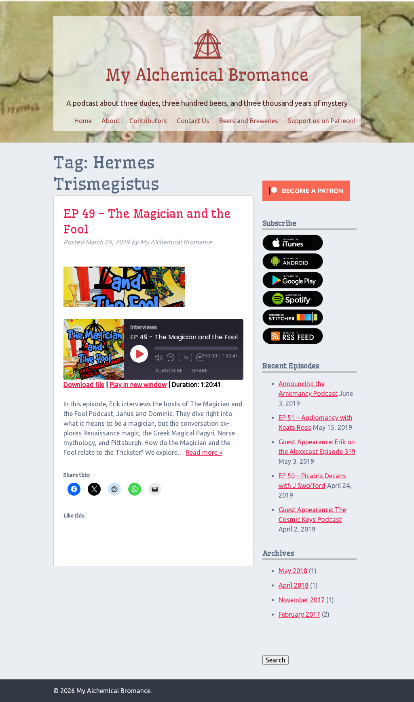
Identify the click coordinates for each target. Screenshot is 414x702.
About (110, 120)
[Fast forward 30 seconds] (200, 357)
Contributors (148, 120)
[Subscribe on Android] (292, 267)
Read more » (204, 452)
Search (275, 660)
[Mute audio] (158, 357)
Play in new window (138, 384)
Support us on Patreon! (321, 120)
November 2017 (302, 599)
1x (185, 357)
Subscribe (168, 370)
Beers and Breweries (248, 120)
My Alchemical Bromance (207, 75)
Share (199, 370)
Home (83, 120)
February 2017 (299, 614)
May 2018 (293, 570)
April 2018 (293, 585)
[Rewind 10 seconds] (171, 357)
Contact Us (193, 120)
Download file (83, 384)
